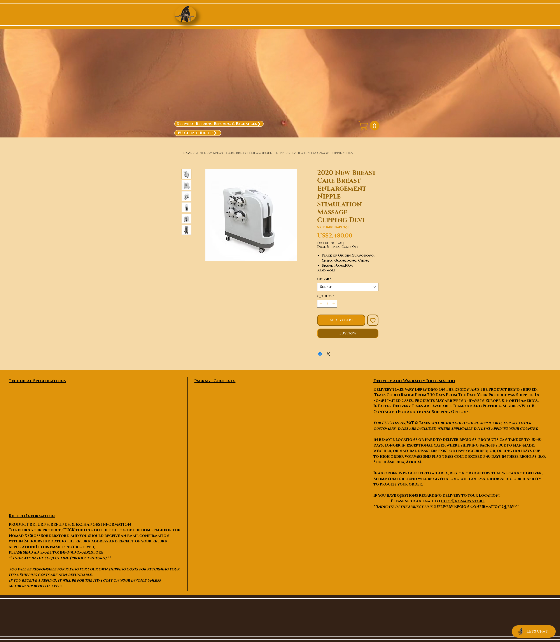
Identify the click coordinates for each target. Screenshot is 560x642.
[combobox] (347, 287)
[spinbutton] (327, 303)
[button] (370, 125)
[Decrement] (320, 303)
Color (324, 279)
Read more (326, 270)
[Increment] (334, 303)
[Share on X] (328, 354)
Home (187, 153)
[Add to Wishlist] (372, 320)
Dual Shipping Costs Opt (337, 247)
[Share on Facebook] (320, 354)
